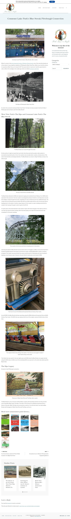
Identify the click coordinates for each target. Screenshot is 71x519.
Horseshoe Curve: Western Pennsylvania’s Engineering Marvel (38, 453)
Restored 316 (38, 516)
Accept (52, 1)
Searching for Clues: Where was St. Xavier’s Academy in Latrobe (24, 484)
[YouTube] (69, 516)
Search (66, 68)
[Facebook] (60, 516)
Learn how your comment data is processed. (29, 506)
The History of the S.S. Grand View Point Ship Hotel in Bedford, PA (10, 484)
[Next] (44, 478)
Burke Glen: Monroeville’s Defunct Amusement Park (38, 484)
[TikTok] (65, 516)
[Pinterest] (64, 516)
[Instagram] (62, 516)
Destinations (8, 515)
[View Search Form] (66, 7)
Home (39, 7)
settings (45, 2)
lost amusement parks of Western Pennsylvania (22, 63)
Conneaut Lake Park (34, 68)
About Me (20, 515)
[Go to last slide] (5, 478)
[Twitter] (67, 516)
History (14, 515)
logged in (9, 503)
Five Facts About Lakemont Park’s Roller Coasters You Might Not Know (10, 453)
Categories (54, 62)
